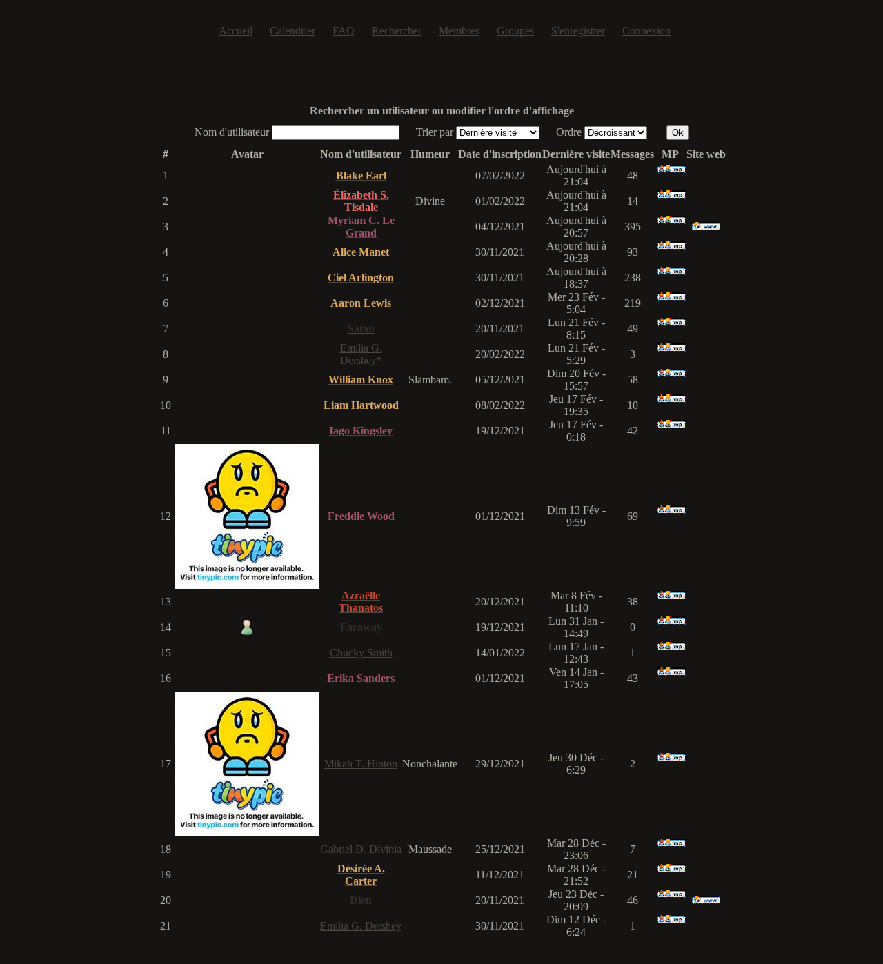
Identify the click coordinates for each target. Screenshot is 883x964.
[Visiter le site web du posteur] (706, 226)
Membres (459, 31)
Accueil (235, 31)
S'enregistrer (578, 31)
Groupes (515, 31)
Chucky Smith (361, 653)
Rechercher (396, 31)
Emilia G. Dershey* (361, 354)
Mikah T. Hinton (360, 764)
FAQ (344, 31)
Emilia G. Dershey (360, 926)
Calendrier (292, 31)
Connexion (646, 31)
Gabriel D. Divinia (360, 849)
